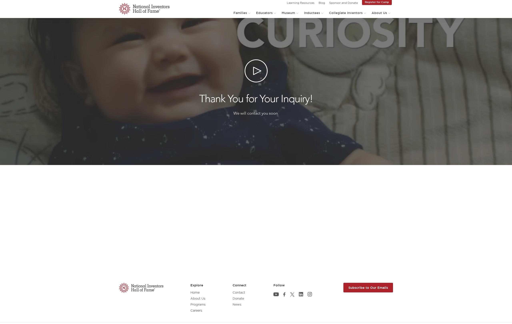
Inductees (312, 13)
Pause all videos (15, 23)
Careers (196, 310)
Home (195, 292)
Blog (322, 2)
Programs (198, 304)
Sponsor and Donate (343, 2)
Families (240, 13)
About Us (379, 13)
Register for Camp (377, 2)
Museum (288, 13)
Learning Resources (300, 2)
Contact (239, 292)
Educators (264, 13)
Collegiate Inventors (346, 13)
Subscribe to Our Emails (368, 287)
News (237, 304)
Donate (238, 298)
